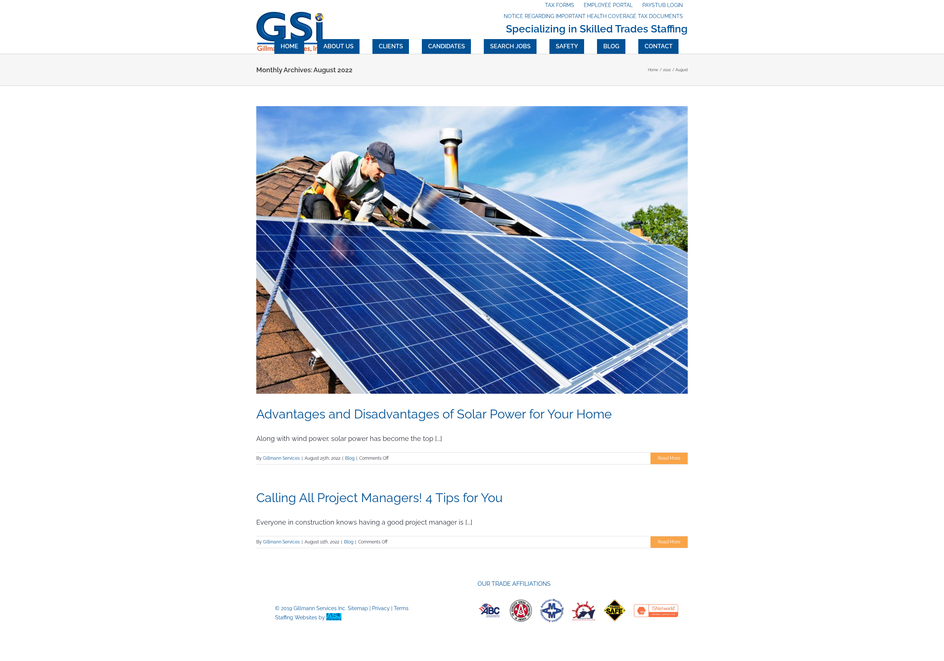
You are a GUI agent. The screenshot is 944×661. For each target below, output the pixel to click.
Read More (669, 458)
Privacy (381, 608)
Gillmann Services (281, 458)
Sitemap (358, 608)
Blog (349, 458)
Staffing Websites (296, 617)
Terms (401, 608)
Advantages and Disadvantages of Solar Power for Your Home (435, 414)
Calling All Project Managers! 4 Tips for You (379, 497)
